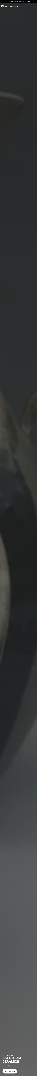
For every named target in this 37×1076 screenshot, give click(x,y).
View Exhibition (10, 1071)
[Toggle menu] (33, 6)
